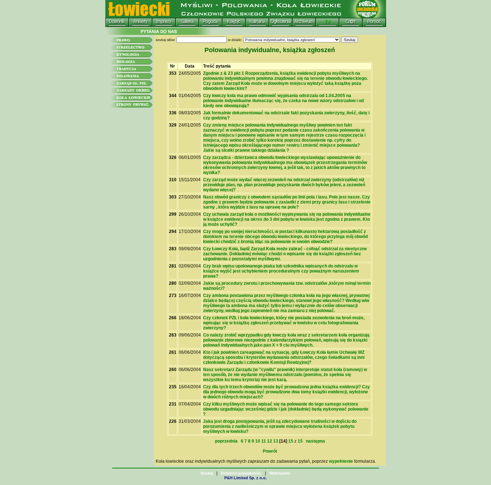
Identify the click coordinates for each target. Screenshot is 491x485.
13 (275, 441)
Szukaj (207, 473)
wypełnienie (341, 461)
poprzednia (227, 441)
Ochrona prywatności (241, 473)
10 (257, 441)
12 (269, 441)
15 (290, 441)
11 (263, 441)
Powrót (270, 451)
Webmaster (279, 473)
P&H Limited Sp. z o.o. (245, 478)
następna (314, 441)
